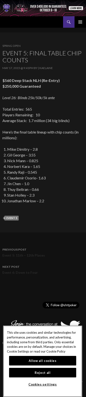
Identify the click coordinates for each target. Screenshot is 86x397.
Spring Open (11, 46)
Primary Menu (80, 22)
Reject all (43, 373)
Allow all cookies (42, 361)
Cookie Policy (55, 351)
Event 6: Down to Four (20, 269)
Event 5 (11, 218)
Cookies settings (42, 384)
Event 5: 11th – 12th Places (23, 252)
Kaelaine (46, 68)
